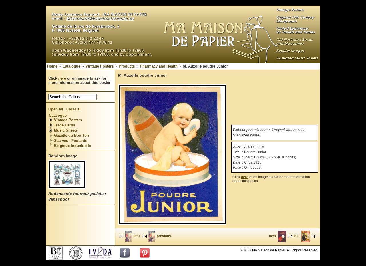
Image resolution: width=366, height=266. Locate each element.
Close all (74, 109)
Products (127, 66)
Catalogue (71, 66)
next (272, 236)
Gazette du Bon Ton (71, 135)
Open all (55, 109)
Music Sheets (66, 130)
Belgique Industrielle (72, 146)
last (297, 236)
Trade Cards (64, 125)
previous (164, 236)
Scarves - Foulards (70, 140)
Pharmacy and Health (159, 66)
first (136, 236)
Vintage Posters (99, 66)
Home (52, 66)
